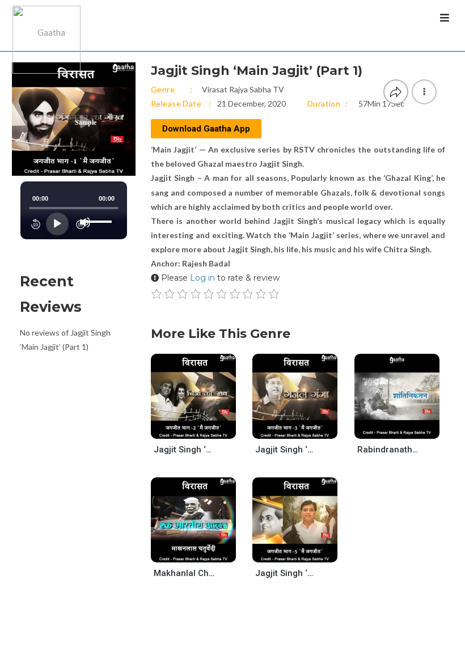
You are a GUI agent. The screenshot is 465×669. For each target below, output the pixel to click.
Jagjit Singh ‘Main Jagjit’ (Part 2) (185, 449)
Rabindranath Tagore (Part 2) (388, 449)
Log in (202, 278)
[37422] (304, 551)
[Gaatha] (45, 25)
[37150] (304, 427)
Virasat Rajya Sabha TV (243, 89)
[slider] (99, 212)
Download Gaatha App (206, 129)
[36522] (406, 427)
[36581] (203, 551)
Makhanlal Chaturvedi (185, 573)
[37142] (203, 427)
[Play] (57, 224)
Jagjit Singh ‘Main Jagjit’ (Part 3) (286, 449)
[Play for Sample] (182, 427)
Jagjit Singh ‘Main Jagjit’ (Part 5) (286, 573)
